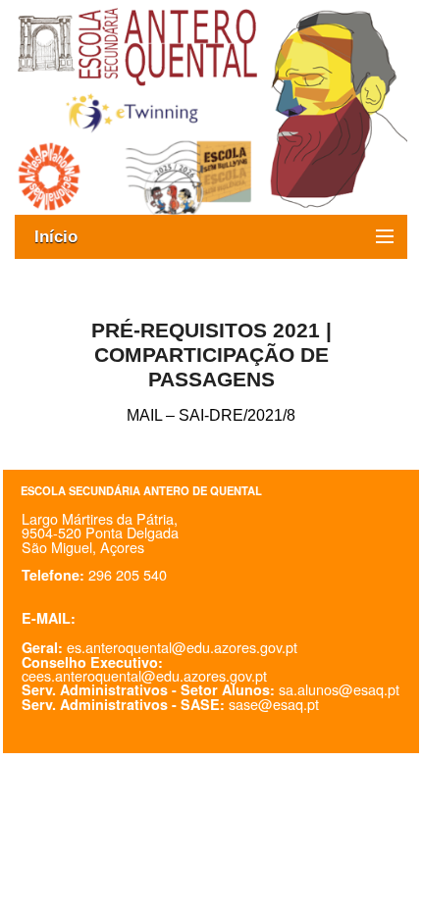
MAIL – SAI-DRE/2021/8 (211, 415)
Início (65, 237)
